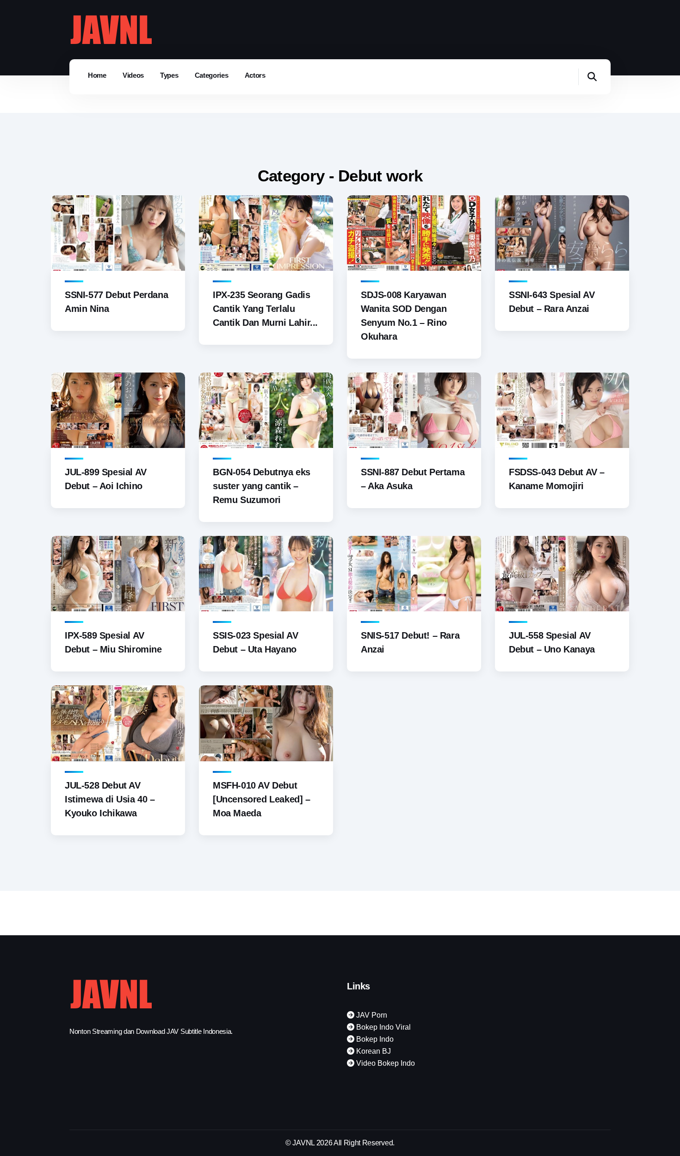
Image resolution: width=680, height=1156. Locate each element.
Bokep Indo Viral (382, 1027)
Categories (212, 75)
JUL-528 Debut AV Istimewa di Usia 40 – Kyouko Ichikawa (110, 799)
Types (169, 75)
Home (97, 75)
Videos (133, 75)
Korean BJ (372, 1051)
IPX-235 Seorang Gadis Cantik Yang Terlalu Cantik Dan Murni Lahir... (265, 309)
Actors (255, 75)
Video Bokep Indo (384, 1063)
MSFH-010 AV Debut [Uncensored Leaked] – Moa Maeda (261, 799)
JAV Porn (370, 1015)
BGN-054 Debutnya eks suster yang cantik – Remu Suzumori (261, 486)
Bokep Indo (374, 1039)
